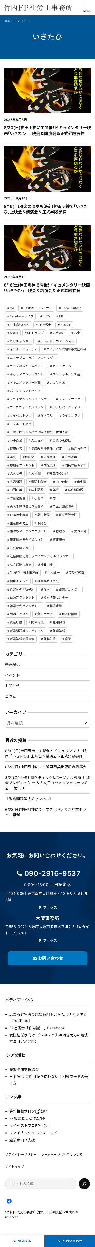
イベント (12, 675)
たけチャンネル (20, 341)
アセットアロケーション (57, 341)
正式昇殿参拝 (68, 515)
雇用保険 (59, 622)
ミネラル (47, 415)
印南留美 (71, 457)
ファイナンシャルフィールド (33, 1133)
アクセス (50, 907)
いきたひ (59, 333)
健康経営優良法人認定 (46, 448)
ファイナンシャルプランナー (30, 399)
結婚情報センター (56, 597)
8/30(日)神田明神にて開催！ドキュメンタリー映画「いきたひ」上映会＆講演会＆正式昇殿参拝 (47, 130)
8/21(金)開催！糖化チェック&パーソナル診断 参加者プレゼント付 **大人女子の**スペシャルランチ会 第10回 (47, 782)
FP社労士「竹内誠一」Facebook (37, 1028)
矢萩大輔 (80, 531)
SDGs (14, 333)
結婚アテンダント (22, 597)
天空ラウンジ (58, 473)
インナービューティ (23, 349)
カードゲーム (62, 366)
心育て (38, 498)
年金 (56, 490)
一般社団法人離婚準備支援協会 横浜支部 (39, 432)
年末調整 (37, 490)
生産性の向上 (19, 523)
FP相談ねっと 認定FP (27, 1118)
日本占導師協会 (63, 507)
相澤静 (42, 523)
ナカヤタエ (57, 382)
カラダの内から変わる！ (27, 366)
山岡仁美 (16, 490)
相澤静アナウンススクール (28, 531)
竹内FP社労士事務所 (24, 573)
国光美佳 (50, 465)
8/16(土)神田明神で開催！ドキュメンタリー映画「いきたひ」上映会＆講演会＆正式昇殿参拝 (47, 287)
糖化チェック (19, 581)
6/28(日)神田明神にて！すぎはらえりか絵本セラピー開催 (46, 812)
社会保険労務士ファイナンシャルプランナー (40, 556)
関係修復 (37, 622)
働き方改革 (78, 448)
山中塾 (81, 482)
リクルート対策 (20, 424)
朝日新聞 (43, 515)
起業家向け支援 (22, 1140)
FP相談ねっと (19, 325)
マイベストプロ (20, 415)
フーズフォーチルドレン (26, 407)
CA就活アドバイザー (37, 308)
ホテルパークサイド (66, 407)
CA (12, 308)
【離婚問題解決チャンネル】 (29, 799)
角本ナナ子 (45, 614)
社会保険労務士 (20, 548)
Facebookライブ (21, 316)
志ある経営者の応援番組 (27, 507)
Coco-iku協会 (71, 308)
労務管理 (49, 457)
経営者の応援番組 (22, 589)
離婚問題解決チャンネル (27, 631)
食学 (68, 639)
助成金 (29, 457)
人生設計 (37, 440)
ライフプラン (71, 415)
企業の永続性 (62, 440)
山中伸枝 (62, 482)
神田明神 (47, 564)
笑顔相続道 (76, 573)
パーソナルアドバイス (25, 391)
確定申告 (59, 540)
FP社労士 (44, 325)
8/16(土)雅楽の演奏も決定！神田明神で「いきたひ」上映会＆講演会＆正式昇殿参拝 (46, 209)
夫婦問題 (16, 482)
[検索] (84, 1183)
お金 (77, 333)
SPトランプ (35, 333)
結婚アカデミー (69, 589)
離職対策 (50, 639)
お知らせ (12, 686)
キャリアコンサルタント (27, 374)
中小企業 (16, 440)
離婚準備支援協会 (22, 639)
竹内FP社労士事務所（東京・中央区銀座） (36, 1212)
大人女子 (16, 473)
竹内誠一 (53, 573)
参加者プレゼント (22, 465)
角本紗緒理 (69, 614)
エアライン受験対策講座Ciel (66, 349)
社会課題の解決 (20, 564)
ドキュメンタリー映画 (25, 382)
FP (61, 316)
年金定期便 (17, 498)
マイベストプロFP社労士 (30, 1125)
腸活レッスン (19, 614)
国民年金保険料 (75, 465)
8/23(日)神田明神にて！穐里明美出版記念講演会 (46, 767)
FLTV (46, 316)
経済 (47, 589)
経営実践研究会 (48, 581)
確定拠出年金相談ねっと (27, 540)
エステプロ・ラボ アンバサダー (33, 358)
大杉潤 (35, 473)
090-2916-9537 (52, 873)
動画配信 (12, 664)
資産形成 (16, 622)
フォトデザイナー (71, 399)
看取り (60, 531)
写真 (13, 457)
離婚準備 (59, 631)
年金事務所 (75, 490)
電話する (24, 1241)
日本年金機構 (19, 515)
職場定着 (56, 606)
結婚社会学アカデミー (25, 606)
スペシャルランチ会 (66, 374)
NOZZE (65, 325)
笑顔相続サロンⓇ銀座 (28, 1111)
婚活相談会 (39, 482)
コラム (10, 696)
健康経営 (16, 448)
